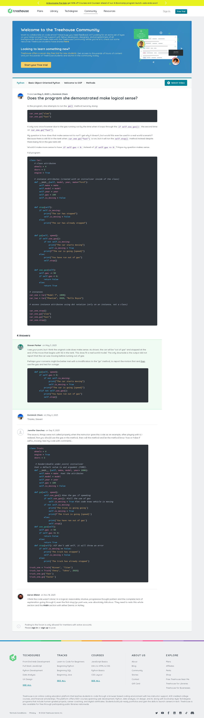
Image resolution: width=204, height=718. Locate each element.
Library (54, 11)
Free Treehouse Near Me (177, 679)
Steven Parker (34, 345)
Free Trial (181, 11)
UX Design (27, 679)
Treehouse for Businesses (178, 688)
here (66, 41)
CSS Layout (96, 675)
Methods (90, 83)
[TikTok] (186, 713)
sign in (35, 627)
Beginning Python (65, 666)
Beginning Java (64, 675)
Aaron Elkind (33, 595)
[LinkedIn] (174, 713)
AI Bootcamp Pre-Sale (56, 3)
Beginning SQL (64, 670)
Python (20, 83)
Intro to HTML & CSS (100, 666)
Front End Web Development (36, 661)
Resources (109, 11)
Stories (135, 675)
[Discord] (192, 713)
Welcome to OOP (73, 83)
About (134, 661)
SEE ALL (27, 685)
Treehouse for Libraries (177, 683)
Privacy (32, 713)
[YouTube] (162, 713)
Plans (40, 11)
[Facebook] (168, 713)
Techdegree (71, 11)
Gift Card (136, 683)
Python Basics (97, 670)
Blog (134, 666)
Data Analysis (29, 675)
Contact (135, 679)
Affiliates (170, 666)
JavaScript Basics (99, 661)
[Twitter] (156, 713)
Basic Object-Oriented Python (44, 83)
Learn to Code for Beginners (70, 661)
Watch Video (178, 83)
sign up (44, 627)
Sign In (166, 11)
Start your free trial (36, 64)
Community (91, 11)
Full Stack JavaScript (32, 666)
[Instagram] (180, 713)
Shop (168, 675)
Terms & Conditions (18, 713)
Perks (168, 670)
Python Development (33, 670)
